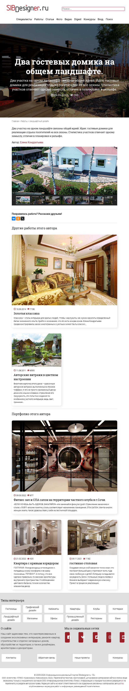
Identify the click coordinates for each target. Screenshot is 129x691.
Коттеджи (118, 609)
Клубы (96, 609)
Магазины (32, 618)
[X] (22, 218)
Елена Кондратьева (31, 142)
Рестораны (96, 618)
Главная (15, 121)
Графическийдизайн (32, 609)
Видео (68, 19)
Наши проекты (82, 657)
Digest (77, 19)
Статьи (50, 19)
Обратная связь (46, 657)
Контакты (11, 657)
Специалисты (24, 19)
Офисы (53, 618)
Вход (100, 19)
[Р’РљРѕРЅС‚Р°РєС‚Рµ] (14, 218)
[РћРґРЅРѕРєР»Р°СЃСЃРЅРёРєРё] (18, 218)
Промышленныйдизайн (75, 618)
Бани (118, 618)
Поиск (109, 19)
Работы (38, 19)
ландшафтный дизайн (39, 121)
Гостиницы (11, 609)
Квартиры (75, 609)
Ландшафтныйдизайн (11, 618)
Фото (59, 19)
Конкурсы (89, 19)
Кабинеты (54, 609)
